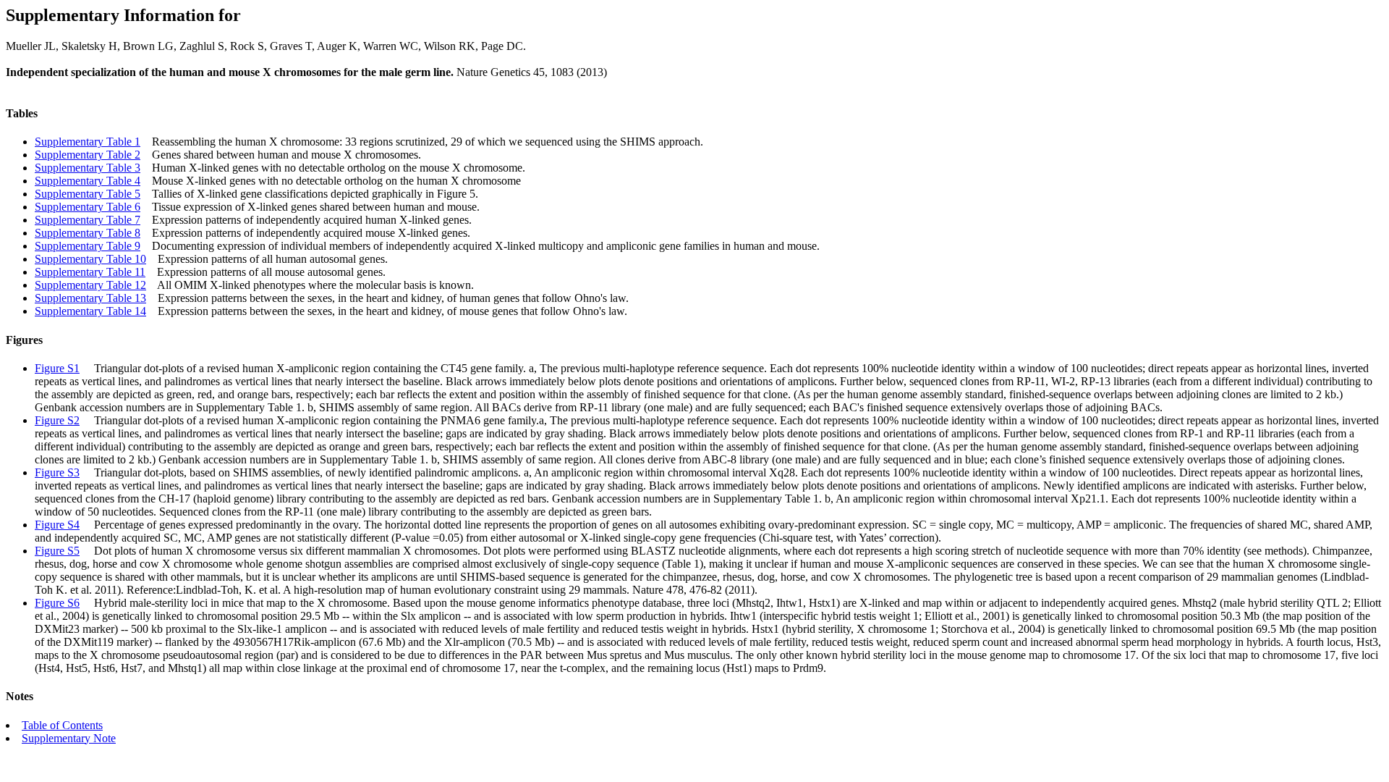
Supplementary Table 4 (87, 181)
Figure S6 (57, 603)
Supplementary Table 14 (90, 311)
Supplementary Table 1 (87, 141)
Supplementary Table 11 (90, 272)
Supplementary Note (69, 738)
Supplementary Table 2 (87, 154)
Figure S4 (57, 524)
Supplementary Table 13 (90, 298)
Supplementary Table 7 (87, 220)
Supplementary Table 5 (87, 194)
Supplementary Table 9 (87, 246)
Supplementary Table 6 (87, 207)
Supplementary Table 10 (90, 259)
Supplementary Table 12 (90, 285)
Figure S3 (57, 472)
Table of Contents (62, 725)
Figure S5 (57, 551)
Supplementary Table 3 (87, 167)
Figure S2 (57, 420)
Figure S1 (57, 368)
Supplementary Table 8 (87, 233)
